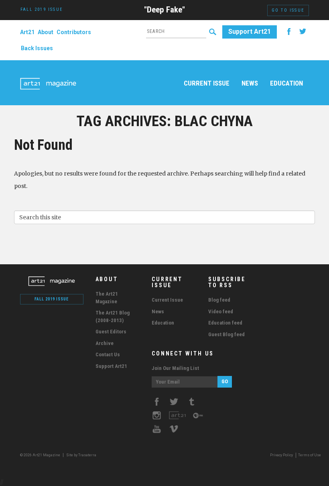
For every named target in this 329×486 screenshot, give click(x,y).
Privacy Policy (281, 455)
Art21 (27, 32)
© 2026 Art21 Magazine (40, 455)
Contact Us (107, 354)
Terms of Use (309, 455)
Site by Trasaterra (81, 455)
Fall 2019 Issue (52, 299)
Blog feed (219, 300)
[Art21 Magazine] (48, 74)
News (250, 83)
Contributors (74, 32)
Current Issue (206, 83)
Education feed (225, 323)
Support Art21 (249, 31)
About (45, 32)
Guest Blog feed (226, 334)
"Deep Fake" (164, 9)
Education (286, 83)
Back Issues (37, 48)
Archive (104, 343)
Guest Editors (110, 332)
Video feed (220, 311)
